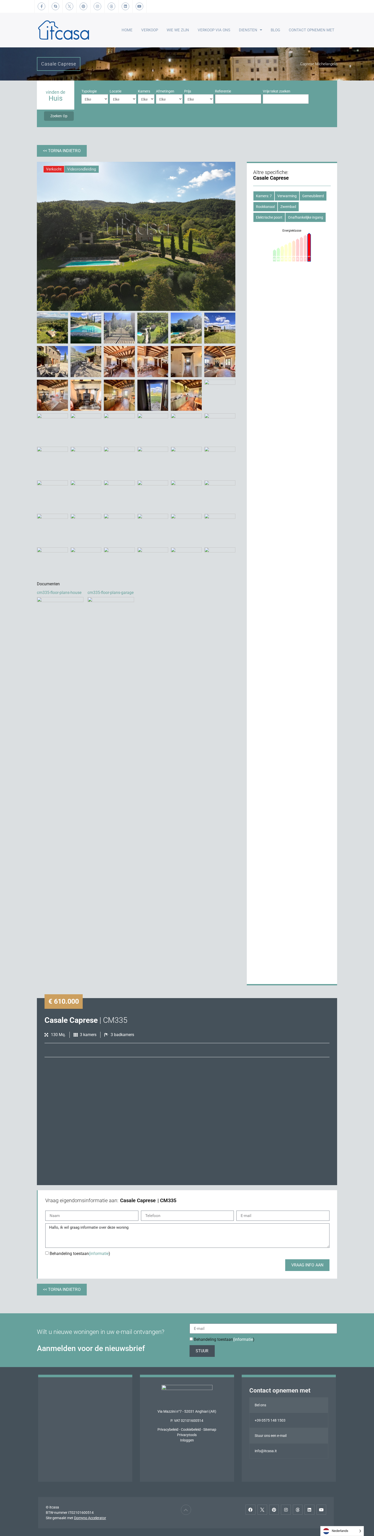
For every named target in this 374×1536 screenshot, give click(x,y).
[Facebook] (250, 1509)
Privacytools (187, 1435)
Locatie (115, 91)
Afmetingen (165, 91)
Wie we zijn (178, 30)
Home (127, 30)
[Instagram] (286, 1509)
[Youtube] (321, 1509)
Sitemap (209, 1429)
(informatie (99, 1253)
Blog (275, 30)
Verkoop (149, 30)
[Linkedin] (309, 1509)
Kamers (144, 91)
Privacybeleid (167, 1429)
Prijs (187, 91)
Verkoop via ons (214, 30)
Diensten (248, 30)
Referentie (223, 91)
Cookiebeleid (191, 1429)
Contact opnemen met (311, 30)
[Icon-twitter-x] (262, 1509)
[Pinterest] (274, 1509)
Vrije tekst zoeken (276, 91)
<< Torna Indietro (62, 150)
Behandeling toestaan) (80, 1253)
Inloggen (187, 1440)
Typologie (89, 91)
